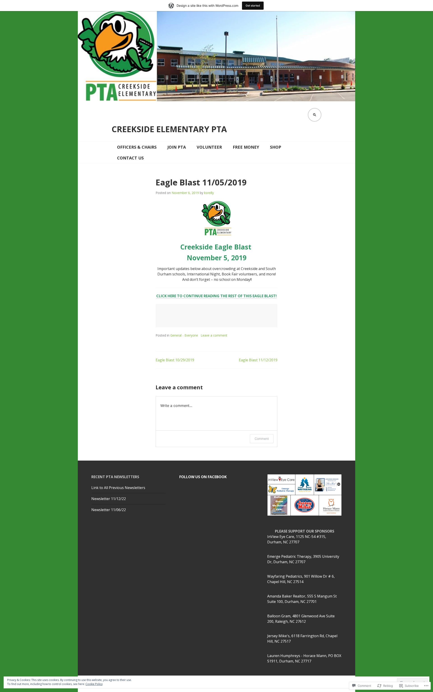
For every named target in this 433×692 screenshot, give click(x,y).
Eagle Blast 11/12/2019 (258, 360)
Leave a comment (214, 335)
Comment (262, 439)
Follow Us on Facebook (203, 476)
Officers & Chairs (137, 147)
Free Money (246, 147)
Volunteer (209, 147)
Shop (275, 147)
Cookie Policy (94, 684)
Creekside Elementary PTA (169, 129)
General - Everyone (184, 335)
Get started (253, 5)
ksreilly (209, 193)
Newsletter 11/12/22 (108, 498)
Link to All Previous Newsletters (118, 487)
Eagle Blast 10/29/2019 (175, 360)
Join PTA (176, 147)
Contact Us (130, 158)
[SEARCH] (314, 115)
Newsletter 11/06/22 (108, 509)
